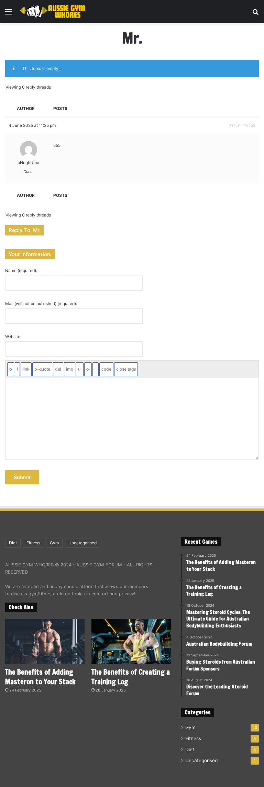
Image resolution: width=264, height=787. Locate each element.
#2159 (249, 125)
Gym (54, 542)
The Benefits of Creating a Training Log (130, 677)
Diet (13, 542)
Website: (13, 337)
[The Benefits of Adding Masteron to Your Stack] (45, 641)
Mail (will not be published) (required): (41, 304)
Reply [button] (234, 125)
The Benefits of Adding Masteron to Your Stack (40, 677)
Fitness (33, 542)
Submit (22, 477)
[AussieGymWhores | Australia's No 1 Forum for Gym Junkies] (52, 11)
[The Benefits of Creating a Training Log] (131, 641)
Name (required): (21, 271)
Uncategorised (82, 542)
